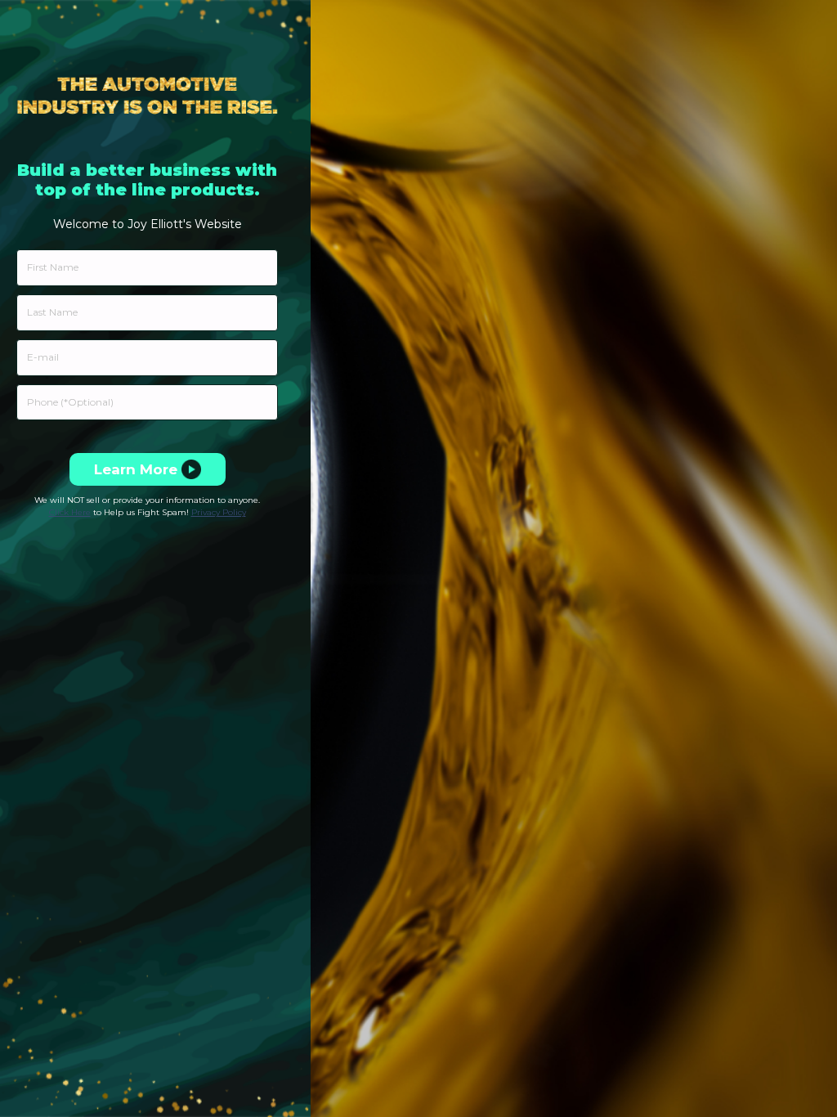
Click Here (70, 512)
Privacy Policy (218, 512)
